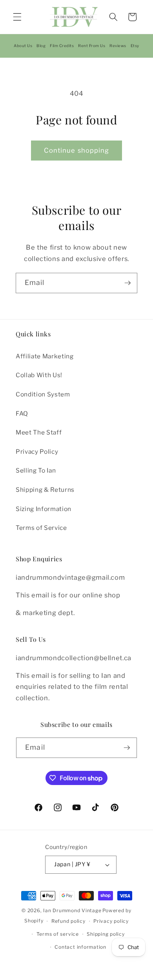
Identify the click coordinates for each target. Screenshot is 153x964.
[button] (17, 16)
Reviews (117, 45)
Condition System (43, 394)
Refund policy (68, 921)
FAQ (22, 413)
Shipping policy (106, 934)
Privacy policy (111, 921)
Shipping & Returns (45, 489)
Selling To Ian (36, 470)
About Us (23, 45)
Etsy (135, 45)
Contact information (80, 947)
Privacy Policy (37, 451)
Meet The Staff (39, 432)
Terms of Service (41, 527)
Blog (41, 45)
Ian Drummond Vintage (72, 910)
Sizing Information (43, 509)
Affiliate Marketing (45, 356)
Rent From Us (91, 45)
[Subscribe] (127, 283)
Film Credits (62, 45)
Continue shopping (76, 150)
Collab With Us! (39, 375)
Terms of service (57, 934)
